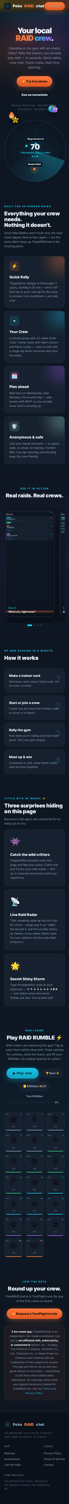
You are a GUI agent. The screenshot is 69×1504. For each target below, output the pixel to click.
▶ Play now (22, 1073)
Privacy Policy (34, 1393)
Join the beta (12, 1464)
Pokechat (28, 6)
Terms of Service (54, 1459)
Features (9, 1453)
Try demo (54, 6)
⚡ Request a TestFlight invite (35, 1314)
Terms (47, 1388)
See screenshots (34, 95)
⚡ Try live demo (34, 81)
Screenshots (12, 1459)
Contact (49, 1464)
